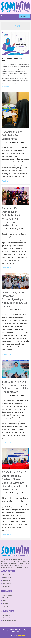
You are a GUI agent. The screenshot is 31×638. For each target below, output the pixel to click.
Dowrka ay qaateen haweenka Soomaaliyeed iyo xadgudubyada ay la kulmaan (14, 299)
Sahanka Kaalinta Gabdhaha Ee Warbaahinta (12, 135)
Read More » (5, 86)
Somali (9, 58)
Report (8, 142)
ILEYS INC (21, 635)
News (4, 58)
